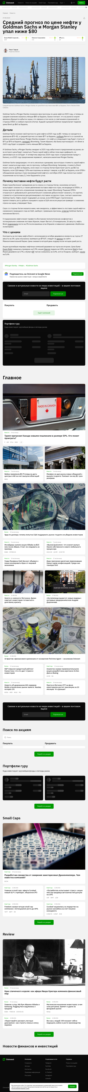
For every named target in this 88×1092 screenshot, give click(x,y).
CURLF (56, 914)
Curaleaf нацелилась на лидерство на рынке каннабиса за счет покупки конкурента (62, 909)
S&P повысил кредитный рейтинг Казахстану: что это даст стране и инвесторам (19, 671)
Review (6, 532)
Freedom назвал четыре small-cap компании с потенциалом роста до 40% (21, 908)
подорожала (13, 224)
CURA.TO (49, 914)
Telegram (48, 1063)
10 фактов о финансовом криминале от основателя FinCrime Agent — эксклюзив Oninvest (42, 659)
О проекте (28, 1063)
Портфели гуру (53, 3)
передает (26, 141)
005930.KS (19, 1012)
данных (60, 239)
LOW (56, 898)
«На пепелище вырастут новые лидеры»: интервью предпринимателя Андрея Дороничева (64, 600)
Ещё (61, 3)
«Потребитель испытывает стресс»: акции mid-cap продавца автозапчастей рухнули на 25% (65, 892)
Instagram (48, 1075)
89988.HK (12, 552)
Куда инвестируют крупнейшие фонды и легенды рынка (26, 771)
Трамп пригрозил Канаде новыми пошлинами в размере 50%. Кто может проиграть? (41, 437)
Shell (75, 249)
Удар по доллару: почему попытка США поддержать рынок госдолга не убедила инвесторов (43, 535)
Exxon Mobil (7, 249)
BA (52, 676)
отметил (65, 211)
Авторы (27, 1066)
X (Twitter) (48, 1072)
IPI (15, 912)
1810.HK (49, 552)
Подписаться (77, 274)
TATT (6, 912)
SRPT (10, 912)
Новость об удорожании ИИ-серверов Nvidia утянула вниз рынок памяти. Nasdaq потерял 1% (22, 687)
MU (20, 692)
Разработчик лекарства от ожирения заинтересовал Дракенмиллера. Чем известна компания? (42, 876)
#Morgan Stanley (11, 266)
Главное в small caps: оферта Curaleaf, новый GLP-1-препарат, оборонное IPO (20, 891)
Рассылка (28, 1075)
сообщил (60, 136)
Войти (81, 3)
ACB (60, 914)
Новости (20, 3)
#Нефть (21, 266)
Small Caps (42, 3)
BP (33, 252)
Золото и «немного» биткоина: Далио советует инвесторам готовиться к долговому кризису (20, 600)
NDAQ (48, 1012)
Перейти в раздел (44, 754)
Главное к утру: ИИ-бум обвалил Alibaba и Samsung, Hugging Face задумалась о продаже (22, 1006)
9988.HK (12, 1012)
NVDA (6, 692)
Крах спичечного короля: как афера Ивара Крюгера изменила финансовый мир (42, 992)
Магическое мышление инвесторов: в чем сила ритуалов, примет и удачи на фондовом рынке (64, 1006)
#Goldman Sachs (32, 266)
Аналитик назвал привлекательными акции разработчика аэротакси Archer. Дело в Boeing (63, 671)
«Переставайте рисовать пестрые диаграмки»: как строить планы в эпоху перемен (21, 1023)
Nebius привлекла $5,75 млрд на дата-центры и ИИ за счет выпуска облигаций (21, 475)
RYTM (6, 881)
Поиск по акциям (31, 3)
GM (8, 442)
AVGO (15, 692)
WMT (52, 898)
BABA (6, 552)
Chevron (47, 249)
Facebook (48, 1069)
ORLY (16, 442)
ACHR (48, 676)
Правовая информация (32, 1072)
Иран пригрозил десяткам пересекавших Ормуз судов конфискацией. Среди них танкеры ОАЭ (64, 563)
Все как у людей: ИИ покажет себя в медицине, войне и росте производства (64, 1022)
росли (82, 252)
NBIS (6, 479)
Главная (5, 13)
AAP (48, 898)
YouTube (48, 1066)
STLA (11, 442)
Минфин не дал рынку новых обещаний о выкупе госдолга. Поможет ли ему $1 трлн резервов (65, 476)
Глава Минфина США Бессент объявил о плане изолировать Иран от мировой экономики (21, 563)
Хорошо (72, 1086)
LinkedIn (48, 1078)
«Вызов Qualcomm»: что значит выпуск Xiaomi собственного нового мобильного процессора (64, 547)
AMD (11, 692)
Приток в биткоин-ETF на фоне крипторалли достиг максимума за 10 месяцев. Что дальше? (63, 687)
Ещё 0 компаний (44, 313)
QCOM (55, 552)
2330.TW (62, 552)
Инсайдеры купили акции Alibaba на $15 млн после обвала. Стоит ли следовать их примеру (22, 547)
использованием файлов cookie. (20, 1088)
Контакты (28, 1069)
